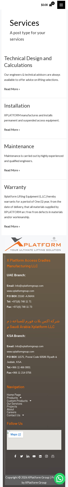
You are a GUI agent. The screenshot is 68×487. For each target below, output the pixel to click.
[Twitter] (22, 456)
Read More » (12, 89)
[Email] (53, 456)
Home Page (14, 394)
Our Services (14, 403)
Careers (11, 412)
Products (12, 397)
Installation (17, 105)
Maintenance (19, 146)
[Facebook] (15, 456)
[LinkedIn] (28, 456)
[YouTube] (34, 456)
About (10, 409)
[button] (34, 397)
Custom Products (17, 400)
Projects (12, 406)
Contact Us (13, 415)
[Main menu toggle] (61, 5)
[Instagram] (46, 456)
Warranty (15, 187)
